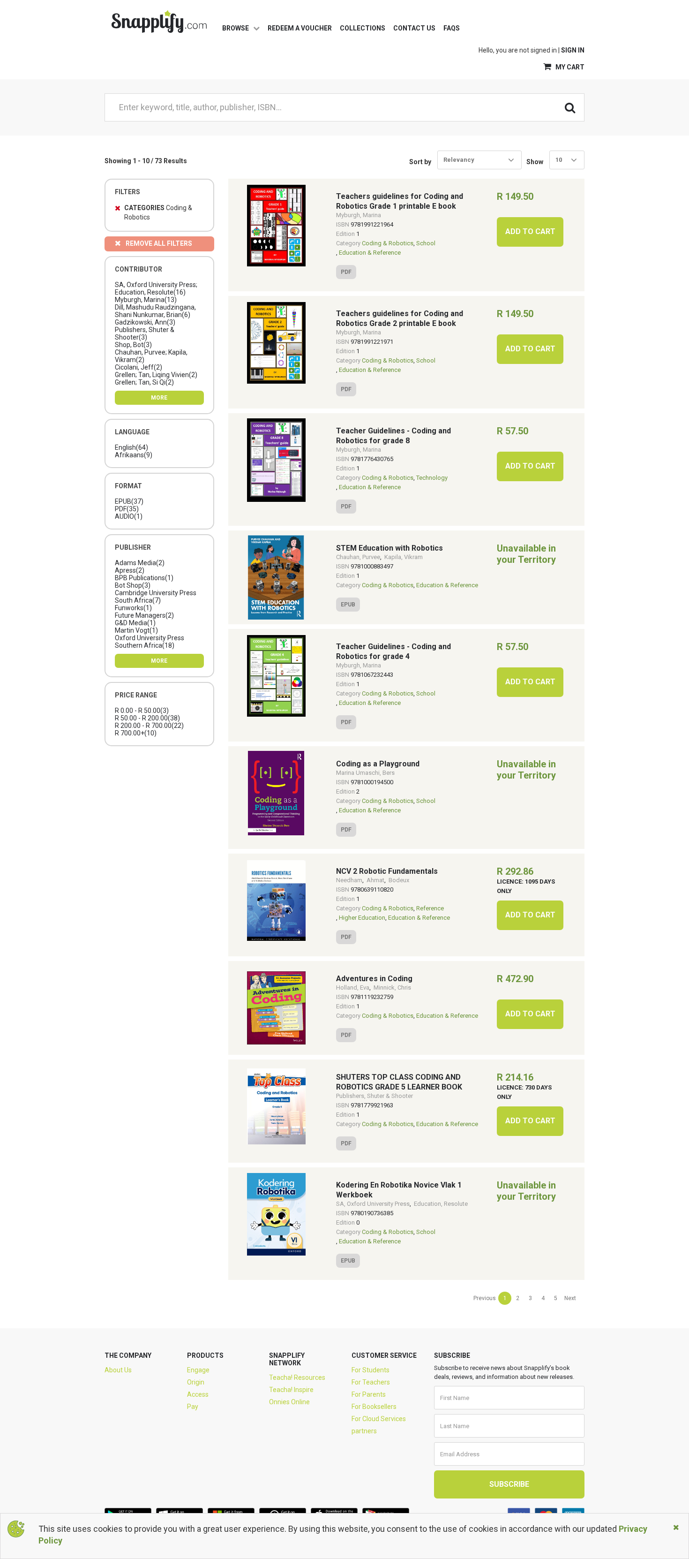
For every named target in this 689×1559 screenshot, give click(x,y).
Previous (484, 1298)
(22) (149, 725)
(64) (131, 447)
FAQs (451, 28)
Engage (198, 1370)
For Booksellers (374, 1406)
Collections (362, 28)
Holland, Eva (352, 987)
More (159, 397)
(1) (128, 516)
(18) (149, 641)
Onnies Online (289, 1402)
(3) (145, 322)
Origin (195, 1382)
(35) (127, 509)
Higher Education (362, 917)
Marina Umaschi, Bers (365, 772)
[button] (566, 160)
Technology (432, 477)
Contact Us (414, 28)
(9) (133, 455)
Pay (192, 1406)
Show (534, 162)
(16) (156, 288)
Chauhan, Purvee (358, 556)
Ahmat (375, 880)
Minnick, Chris (392, 987)
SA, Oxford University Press (373, 1203)
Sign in (572, 50)
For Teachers (371, 1382)
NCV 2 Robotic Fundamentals (387, 871)
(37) (129, 501)
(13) (146, 299)
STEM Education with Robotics (389, 548)
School (425, 243)
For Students (370, 1370)
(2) (151, 355)
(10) (136, 733)
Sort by (420, 162)
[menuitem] (484, 1298)
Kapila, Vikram (403, 556)
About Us (118, 1370)
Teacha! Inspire (291, 1389)
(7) (155, 596)
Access (198, 1394)
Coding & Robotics (387, 243)
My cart (569, 67)
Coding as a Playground (377, 763)
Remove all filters (159, 243)
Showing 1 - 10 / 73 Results (146, 161)
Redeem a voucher (300, 28)
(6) (155, 310)
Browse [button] (236, 28)
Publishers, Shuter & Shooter (374, 1095)
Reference (430, 908)
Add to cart (530, 231)
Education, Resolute (441, 1203)
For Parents (369, 1394)
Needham (349, 880)
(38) (147, 718)
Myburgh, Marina (358, 215)
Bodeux (399, 880)
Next (570, 1298)
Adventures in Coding (374, 978)
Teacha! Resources (297, 1377)
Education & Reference (370, 252)
